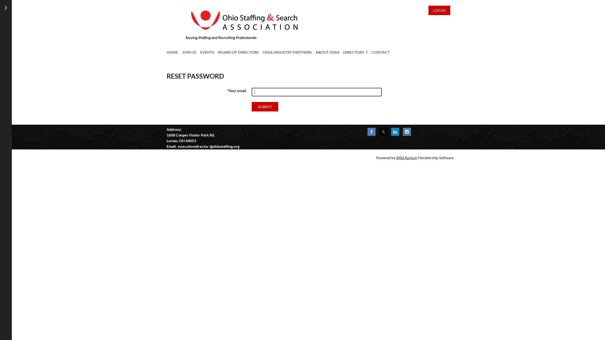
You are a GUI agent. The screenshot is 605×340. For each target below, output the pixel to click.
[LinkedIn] (395, 132)
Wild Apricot (406, 157)
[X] (383, 132)
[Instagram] (407, 132)
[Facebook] (371, 132)
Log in (439, 10)
